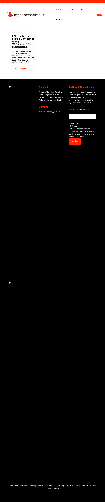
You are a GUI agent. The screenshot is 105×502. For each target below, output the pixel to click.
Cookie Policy (75, 486)
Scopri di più (20, 68)
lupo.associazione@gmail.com (50, 112)
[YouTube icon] (51, 493)
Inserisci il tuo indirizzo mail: (79, 109)
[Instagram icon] (54, 493)
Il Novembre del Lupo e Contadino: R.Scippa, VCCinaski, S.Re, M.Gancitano (23, 41)
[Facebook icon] (48, 493)
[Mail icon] (56, 493)
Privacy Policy (74, 123)
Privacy (75, 126)
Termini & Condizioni (88, 486)
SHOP (99, 15)
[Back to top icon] (92, 496)
